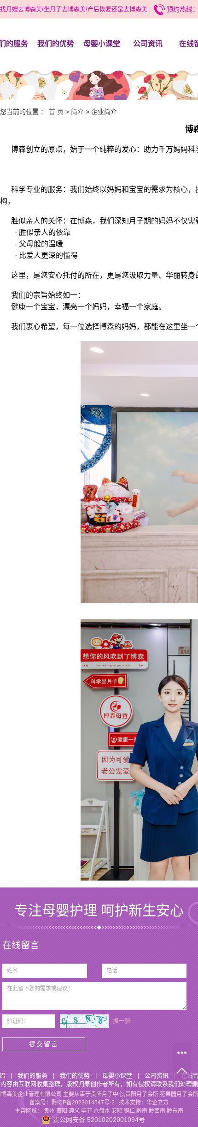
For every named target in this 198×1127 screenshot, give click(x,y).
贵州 (49, 1111)
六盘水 (101, 1111)
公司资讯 (148, 44)
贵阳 (61, 1111)
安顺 (116, 1111)
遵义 (74, 1111)
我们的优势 (55, 44)
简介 (77, 111)
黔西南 (157, 1111)
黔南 (141, 1111)
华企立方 (157, 1102)
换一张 (122, 1020)
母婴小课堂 (101, 44)
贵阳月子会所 (141, 1094)
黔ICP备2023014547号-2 (83, 1102)
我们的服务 (32, 1075)
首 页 (56, 111)
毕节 (86, 1111)
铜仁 (129, 1111)
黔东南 (175, 1111)
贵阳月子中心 (107, 1094)
